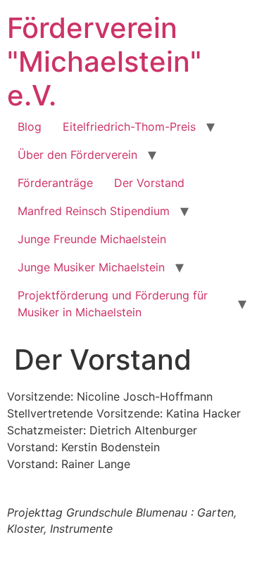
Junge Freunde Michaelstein (92, 239)
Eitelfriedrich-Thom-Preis (129, 126)
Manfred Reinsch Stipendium (94, 211)
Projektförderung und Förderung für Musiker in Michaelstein (113, 303)
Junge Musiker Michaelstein (91, 267)
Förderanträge (55, 183)
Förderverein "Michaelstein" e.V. (104, 61)
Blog (30, 126)
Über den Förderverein (77, 155)
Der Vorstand (149, 183)
